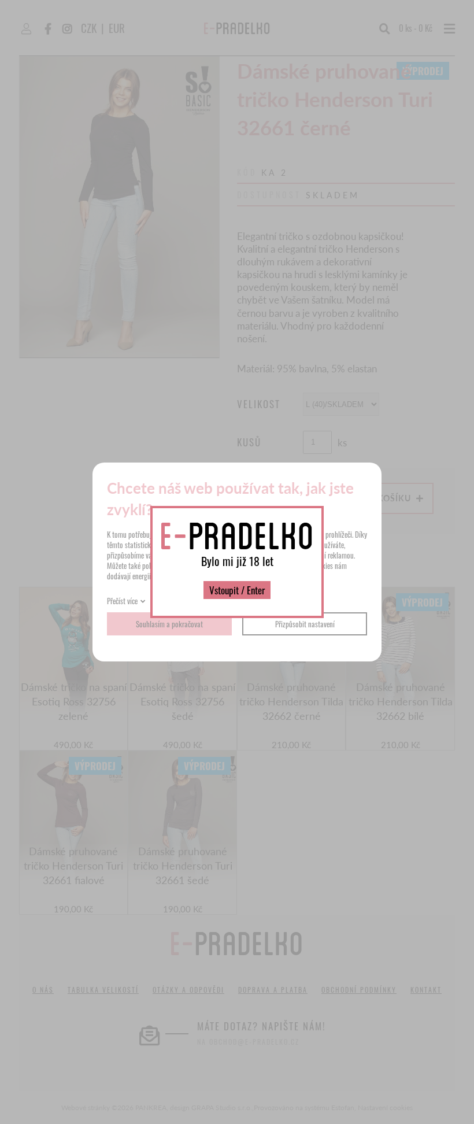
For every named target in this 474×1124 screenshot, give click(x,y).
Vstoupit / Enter (237, 590)
